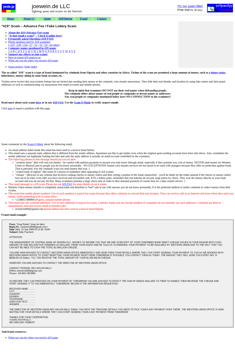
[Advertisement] (206, 44)
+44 (50, 45)
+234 (25, 45)
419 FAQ (58, 102)
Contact (101, 18)
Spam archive (15, 66)
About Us (29, 18)
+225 (12, 45)
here (38, 102)
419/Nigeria (65, 18)
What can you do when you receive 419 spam (33, 60)
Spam (47, 18)
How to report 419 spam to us (24, 57)
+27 (30, 45)
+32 (40, 45)
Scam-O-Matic (82, 102)
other (56, 45)
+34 (45, 45)
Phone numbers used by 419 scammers (29, 41)
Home (10, 18)
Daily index (30, 66)
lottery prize (218, 72)
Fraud (83, 18)
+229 (18, 45)
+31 (35, 45)
